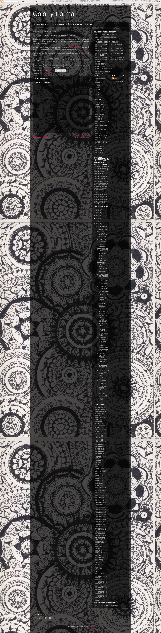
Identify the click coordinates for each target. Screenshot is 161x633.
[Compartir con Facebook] (62, 70)
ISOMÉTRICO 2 (100, 488)
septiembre (101, 396)
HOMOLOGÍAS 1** (101, 409)
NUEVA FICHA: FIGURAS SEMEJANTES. (103, 340)
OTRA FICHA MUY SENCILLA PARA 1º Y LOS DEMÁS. (102, 257)
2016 (97, 218)
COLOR (97, 116)
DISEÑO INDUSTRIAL (99, 134)
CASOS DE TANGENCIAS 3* (100, 432)
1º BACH (98, 95)
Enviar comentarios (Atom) (50, 142)
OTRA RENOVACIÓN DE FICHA (102, 311)
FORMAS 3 (99, 476)
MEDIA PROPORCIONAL (101, 465)
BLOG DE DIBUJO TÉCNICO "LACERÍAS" (109, 51)
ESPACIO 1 (99, 485)
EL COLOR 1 (99, 500)
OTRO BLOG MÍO (101, 66)
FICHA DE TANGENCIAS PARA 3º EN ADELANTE (102, 234)
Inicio (63, 137)
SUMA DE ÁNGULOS (98, 568)
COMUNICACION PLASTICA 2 (101, 593)
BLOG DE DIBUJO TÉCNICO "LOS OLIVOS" (109, 57)
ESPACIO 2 (99, 483)
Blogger (91, 627)
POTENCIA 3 (99, 449)
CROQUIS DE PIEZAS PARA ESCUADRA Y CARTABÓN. (102, 348)
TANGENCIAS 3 (100, 514)
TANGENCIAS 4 (100, 510)
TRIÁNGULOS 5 (100, 517)
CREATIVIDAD (100, 600)
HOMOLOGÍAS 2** (101, 407)
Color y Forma (53, 13)
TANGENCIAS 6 (100, 505)
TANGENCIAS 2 (100, 526)
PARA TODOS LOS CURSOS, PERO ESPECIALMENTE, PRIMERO (103, 267)
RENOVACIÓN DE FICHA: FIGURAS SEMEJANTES (103, 318)
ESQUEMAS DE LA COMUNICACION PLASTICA (101, 587)
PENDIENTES (100, 83)
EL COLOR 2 (99, 498)
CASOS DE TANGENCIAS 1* (100, 441)
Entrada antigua (82, 137)
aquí (85, 53)
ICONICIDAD (99, 557)
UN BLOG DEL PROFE (102, 71)
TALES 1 (98, 571)
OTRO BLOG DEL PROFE (103, 69)
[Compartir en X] (60, 70)
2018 (97, 213)
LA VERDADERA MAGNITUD (104, 35)
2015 (97, 221)
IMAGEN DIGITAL (101, 142)
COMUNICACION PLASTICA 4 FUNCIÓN (101, 577)
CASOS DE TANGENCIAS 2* (100, 437)
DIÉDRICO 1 (99, 493)
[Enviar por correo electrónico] (56, 70)
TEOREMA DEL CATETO (100, 461)
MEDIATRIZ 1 (99, 565)
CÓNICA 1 (98, 473)
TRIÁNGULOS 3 (100, 522)
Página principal (41, 24)
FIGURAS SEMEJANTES (100, 552)
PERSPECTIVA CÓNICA (100, 149)
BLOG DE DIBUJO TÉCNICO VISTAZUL (108, 48)
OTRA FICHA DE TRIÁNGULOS (102, 250)
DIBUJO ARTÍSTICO (102, 121)
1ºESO (97, 90)
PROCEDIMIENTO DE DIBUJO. (102, 360)
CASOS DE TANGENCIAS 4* (100, 428)
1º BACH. (98, 102)
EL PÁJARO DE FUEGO (102, 324)
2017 (97, 215)
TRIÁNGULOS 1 (100, 535)
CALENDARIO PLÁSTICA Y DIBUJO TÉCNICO (72, 24)
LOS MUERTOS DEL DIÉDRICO (105, 37)
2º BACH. (98, 107)
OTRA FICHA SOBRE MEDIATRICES (103, 387)
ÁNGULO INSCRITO (102, 471)
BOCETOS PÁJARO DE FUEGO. (102, 355)
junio (99, 399)
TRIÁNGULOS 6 (100, 512)
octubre (100, 393)
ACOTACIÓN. (99, 114)
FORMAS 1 (99, 478)
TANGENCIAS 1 (100, 529)
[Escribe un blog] (58, 70)
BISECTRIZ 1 (99, 574)
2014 (97, 224)
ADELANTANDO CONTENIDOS (102, 275)
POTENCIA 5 (99, 444)
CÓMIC (97, 119)
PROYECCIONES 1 (101, 495)
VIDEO (97, 153)
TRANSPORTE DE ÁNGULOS (101, 539)
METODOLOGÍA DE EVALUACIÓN (106, 605)
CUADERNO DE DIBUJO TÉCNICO (106, 42)
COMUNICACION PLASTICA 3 (101, 583)
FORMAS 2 (99, 481)
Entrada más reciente (42, 137)
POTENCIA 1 (99, 454)
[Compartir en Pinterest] (65, 70)
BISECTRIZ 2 (99, 542)
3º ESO (47, 73)
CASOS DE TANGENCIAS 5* (100, 424)
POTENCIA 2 (99, 451)
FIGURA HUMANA (101, 138)
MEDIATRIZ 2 (99, 560)
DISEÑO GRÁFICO (101, 130)
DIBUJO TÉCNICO (101, 125)
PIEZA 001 (98, 555)
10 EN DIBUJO (100, 39)
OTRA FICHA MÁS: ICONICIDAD (102, 381)
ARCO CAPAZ (100, 468)
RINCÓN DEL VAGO (102, 64)
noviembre (101, 229)
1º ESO (42, 73)
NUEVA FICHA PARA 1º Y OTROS (101, 299)
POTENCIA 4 (99, 446)
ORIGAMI (98, 146)
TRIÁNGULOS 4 (100, 519)
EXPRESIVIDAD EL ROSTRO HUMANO (102, 365)
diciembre (101, 226)
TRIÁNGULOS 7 (100, 502)
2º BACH (98, 92)
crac (115, 78)
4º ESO (97, 85)
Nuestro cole (99, 73)
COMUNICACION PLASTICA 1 (101, 597)
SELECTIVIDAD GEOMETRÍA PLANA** (100, 413)
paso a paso (74, 47)
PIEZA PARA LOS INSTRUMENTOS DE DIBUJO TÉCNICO (103, 374)
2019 (97, 210)
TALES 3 (98, 548)
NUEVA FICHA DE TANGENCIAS (103, 287)
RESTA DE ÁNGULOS (98, 545)
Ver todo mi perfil (117, 81)
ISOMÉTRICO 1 (100, 490)
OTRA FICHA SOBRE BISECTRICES (102, 305)
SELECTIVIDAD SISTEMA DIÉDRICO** (100, 419)
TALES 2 (98, 562)
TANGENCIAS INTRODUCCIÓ (100, 532)
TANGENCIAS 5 (100, 507)
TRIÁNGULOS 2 (100, 524)
